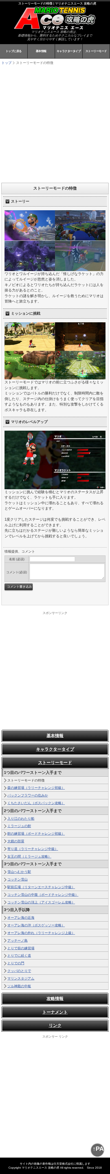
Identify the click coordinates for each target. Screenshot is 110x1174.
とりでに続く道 (19, 956)
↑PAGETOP (98, 1148)
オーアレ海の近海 (20, 918)
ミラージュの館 (19, 826)
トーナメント (55, 1012)
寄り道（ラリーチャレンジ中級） (32, 849)
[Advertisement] (55, 123)
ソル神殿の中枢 (19, 986)
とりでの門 (15, 963)
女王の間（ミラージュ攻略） (29, 856)
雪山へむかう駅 (19, 872)
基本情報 (41, 51)
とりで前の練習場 (20, 948)
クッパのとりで (19, 971)
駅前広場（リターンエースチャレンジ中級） (41, 887)
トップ (6, 63)
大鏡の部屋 (15, 841)
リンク (55, 1025)
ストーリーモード (96, 51)
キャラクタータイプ (69, 51)
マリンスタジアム (20, 978)
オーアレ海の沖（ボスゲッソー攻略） (36, 925)
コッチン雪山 (17, 879)
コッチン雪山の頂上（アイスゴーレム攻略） (41, 902)
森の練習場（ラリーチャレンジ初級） (36, 788)
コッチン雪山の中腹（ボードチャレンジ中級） (42, 895)
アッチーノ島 (17, 941)
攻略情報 (55, 998)
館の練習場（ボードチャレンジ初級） (36, 834)
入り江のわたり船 (20, 819)
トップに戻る (14, 51)
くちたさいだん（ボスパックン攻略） (36, 803)
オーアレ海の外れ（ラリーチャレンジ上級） (41, 933)
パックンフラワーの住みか (27, 795)
